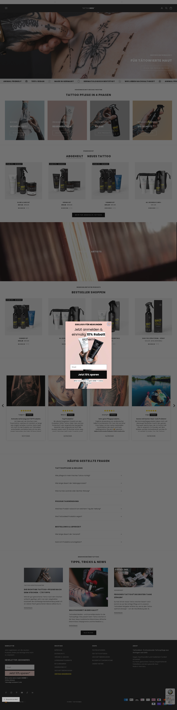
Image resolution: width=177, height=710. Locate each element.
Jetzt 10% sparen (88, 374)
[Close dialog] (109, 324)
